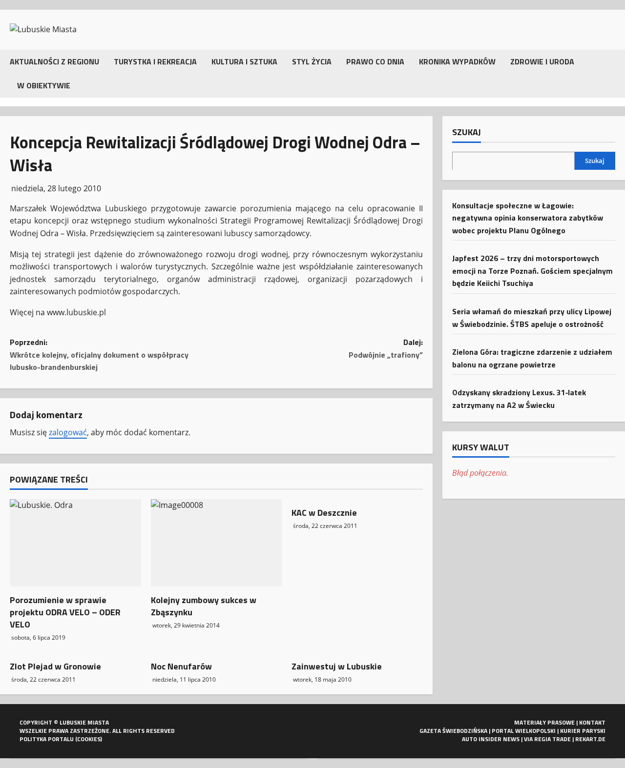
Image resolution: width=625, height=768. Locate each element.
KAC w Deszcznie (324, 512)
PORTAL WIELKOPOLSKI (524, 730)
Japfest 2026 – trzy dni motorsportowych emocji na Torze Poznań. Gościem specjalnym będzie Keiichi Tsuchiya (532, 270)
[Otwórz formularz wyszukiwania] (612, 73)
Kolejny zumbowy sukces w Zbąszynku (203, 606)
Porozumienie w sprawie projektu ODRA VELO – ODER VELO (65, 612)
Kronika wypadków (457, 61)
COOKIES (89, 739)
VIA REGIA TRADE (547, 739)
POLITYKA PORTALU (47, 739)
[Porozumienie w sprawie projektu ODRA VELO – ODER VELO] (75, 542)
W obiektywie (43, 85)
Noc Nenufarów (181, 666)
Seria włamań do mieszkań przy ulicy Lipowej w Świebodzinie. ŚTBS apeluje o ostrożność (531, 317)
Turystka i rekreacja (155, 61)
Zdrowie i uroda (542, 61)
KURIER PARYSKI (582, 730)
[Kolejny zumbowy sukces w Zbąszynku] (216, 542)
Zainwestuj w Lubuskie (337, 666)
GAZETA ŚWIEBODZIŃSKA (453, 730)
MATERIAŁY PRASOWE (544, 722)
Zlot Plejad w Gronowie (55, 666)
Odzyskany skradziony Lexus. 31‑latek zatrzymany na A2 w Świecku (519, 398)
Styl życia (312, 61)
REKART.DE (590, 739)
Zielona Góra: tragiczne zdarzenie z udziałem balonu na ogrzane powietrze (532, 357)
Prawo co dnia (375, 61)
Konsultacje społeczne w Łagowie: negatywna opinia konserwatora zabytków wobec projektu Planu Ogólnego (527, 217)
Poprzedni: (99, 354)
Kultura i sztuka (244, 61)
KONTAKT (592, 722)
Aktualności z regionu (54, 61)
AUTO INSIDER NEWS (491, 739)
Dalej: (386, 348)
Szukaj (466, 132)
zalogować (68, 432)
